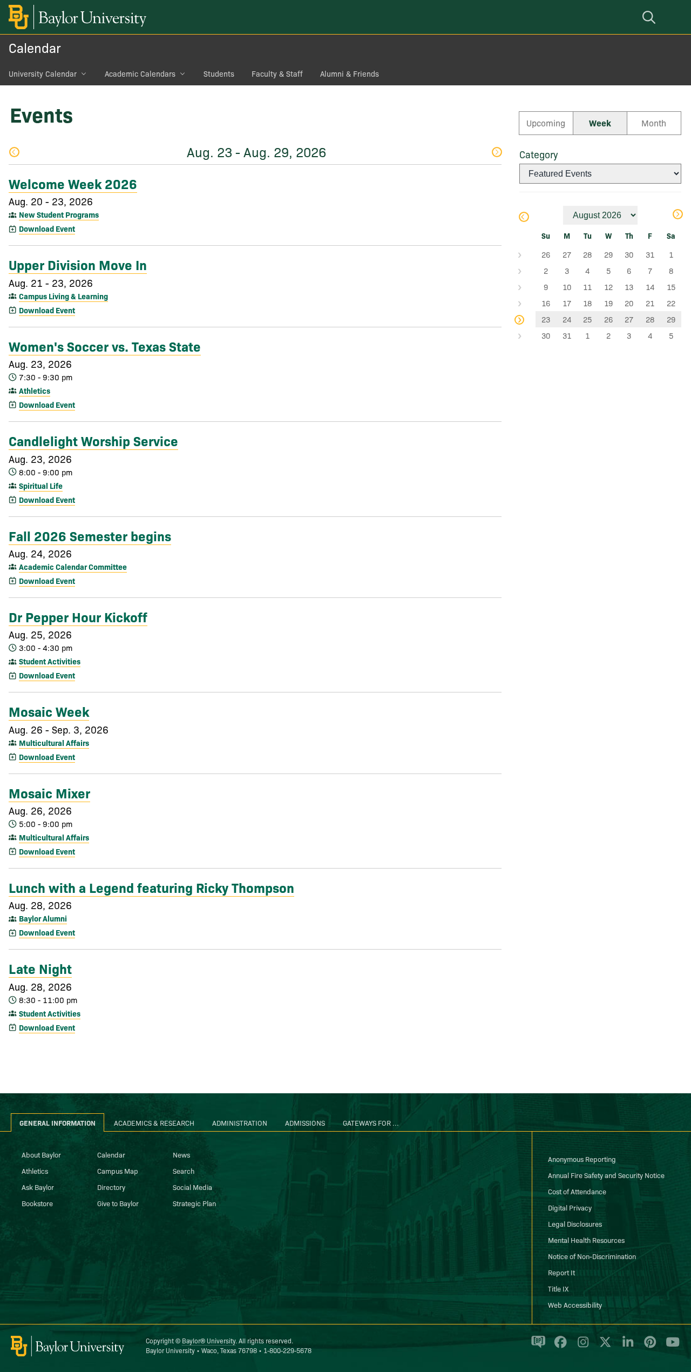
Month (653, 123)
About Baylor (41, 1154)
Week (600, 123)
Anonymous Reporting (582, 1158)
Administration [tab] (239, 1122)
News (181, 1154)
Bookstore (37, 1203)
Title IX (558, 1288)
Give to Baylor (118, 1203)
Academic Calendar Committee (73, 566)
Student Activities (49, 661)
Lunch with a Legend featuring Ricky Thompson (151, 887)
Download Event (47, 228)
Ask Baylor (38, 1187)
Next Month (677, 215)
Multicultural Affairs (54, 742)
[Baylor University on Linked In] (626, 1346)
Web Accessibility (575, 1304)
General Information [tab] (57, 1122)
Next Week (496, 153)
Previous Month (523, 218)
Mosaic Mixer (49, 792)
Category (538, 154)
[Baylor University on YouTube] (670, 1346)
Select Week (527, 254)
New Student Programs (59, 214)
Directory (111, 1187)
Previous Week (14, 153)
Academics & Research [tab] (154, 1122)
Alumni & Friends (349, 73)
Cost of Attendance (577, 1191)
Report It (561, 1272)
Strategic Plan (194, 1203)
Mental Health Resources (586, 1240)
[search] (650, 17)
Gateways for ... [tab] (371, 1122)
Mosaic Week (49, 711)
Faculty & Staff (277, 73)
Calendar (35, 47)
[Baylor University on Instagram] (581, 1346)
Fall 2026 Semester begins (90, 535)
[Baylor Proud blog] (536, 1346)
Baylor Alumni (43, 918)
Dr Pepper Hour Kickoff (78, 616)
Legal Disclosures (575, 1223)
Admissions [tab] (305, 1122)
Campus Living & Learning (63, 296)
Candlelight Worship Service (93, 440)
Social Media (192, 1187)
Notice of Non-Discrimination (592, 1256)
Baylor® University (208, 1340)
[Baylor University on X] (603, 1346)
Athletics (34, 390)
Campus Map (117, 1170)
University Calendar (43, 73)
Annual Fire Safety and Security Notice (606, 1175)
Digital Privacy (570, 1207)
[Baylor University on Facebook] (558, 1346)
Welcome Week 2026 (73, 183)
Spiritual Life (41, 485)
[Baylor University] (75, 17)
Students (219, 73)
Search (183, 1170)
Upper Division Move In (78, 264)
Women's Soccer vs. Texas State (105, 346)
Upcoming (545, 123)
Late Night (40, 968)
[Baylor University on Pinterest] (648, 1346)
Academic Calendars (140, 73)
